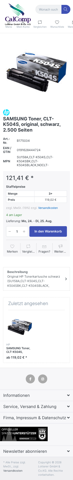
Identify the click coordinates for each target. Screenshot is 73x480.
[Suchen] (66, 9)
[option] (36, 71)
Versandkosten (48, 207)
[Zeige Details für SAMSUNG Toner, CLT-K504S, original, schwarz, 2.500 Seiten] (19, 326)
